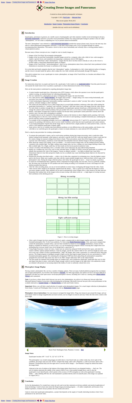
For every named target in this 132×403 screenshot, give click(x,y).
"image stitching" (49, 97)
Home (3, 2)
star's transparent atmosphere (60, 43)
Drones (8, 2)
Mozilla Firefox (56, 283)
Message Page (76, 17)
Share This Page (49, 2)
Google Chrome (43, 283)
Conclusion (84, 24)
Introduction (48, 24)
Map (82, 350)
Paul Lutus (66, 17)
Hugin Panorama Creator (77, 242)
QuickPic (62, 272)
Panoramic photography (32, 38)
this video (66, 120)
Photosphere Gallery (70, 288)
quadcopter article (84, 84)
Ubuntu (82, 244)
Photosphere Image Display (71, 24)
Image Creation (57, 24)
